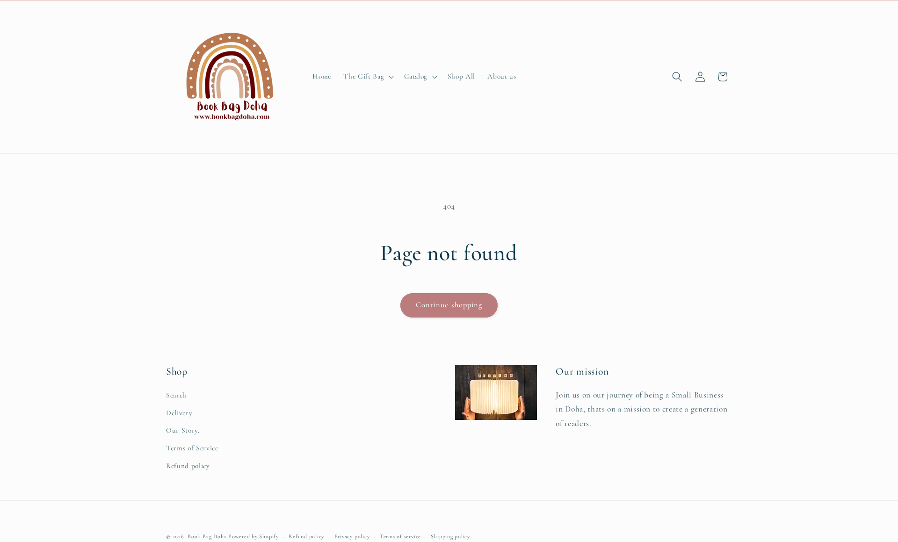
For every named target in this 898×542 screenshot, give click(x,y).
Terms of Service (192, 448)
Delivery (179, 413)
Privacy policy (352, 536)
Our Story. (183, 430)
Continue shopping (449, 305)
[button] (367, 76)
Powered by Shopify (253, 536)
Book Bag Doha (208, 536)
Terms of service (400, 536)
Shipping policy (450, 536)
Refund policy (188, 466)
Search (176, 395)
